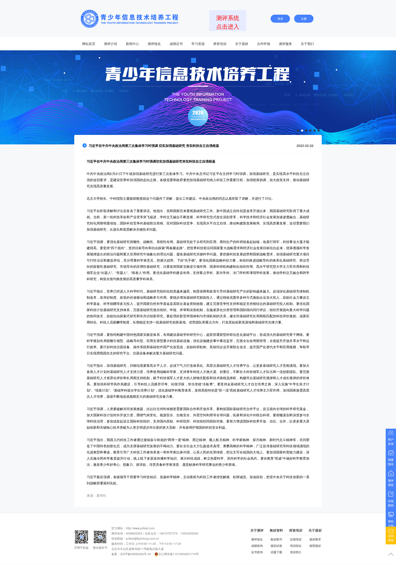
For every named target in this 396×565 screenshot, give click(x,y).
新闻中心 (132, 43)
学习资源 (198, 43)
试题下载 (276, 552)
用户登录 (391, 441)
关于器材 (241, 43)
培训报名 (296, 546)
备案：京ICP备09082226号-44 (131, 554)
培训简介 (296, 552)
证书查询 (257, 552)
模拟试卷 (276, 546)
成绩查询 (257, 546)
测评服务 (285, 43)
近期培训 (296, 539)
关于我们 (307, 43)
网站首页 (88, 43)
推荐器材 (315, 546)
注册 (304, 19)
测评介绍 (110, 43)
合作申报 (263, 43)
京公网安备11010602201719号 (178, 554)
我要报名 (391, 462)
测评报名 (154, 43)
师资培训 (219, 43)
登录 (280, 19)
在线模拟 (391, 503)
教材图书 (276, 539)
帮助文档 (391, 523)
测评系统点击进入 (227, 21)
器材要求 (315, 539)
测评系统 (391, 482)
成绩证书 (176, 43)
